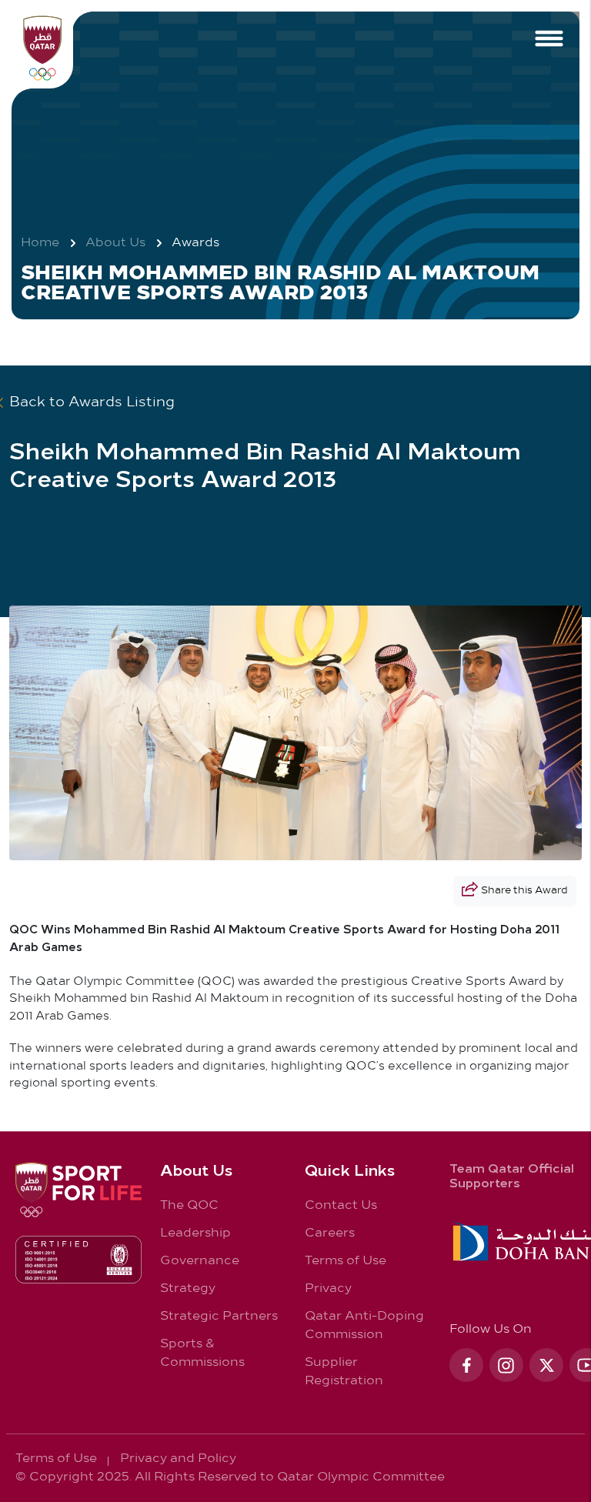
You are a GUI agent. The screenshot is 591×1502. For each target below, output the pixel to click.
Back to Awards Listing (92, 402)
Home (40, 243)
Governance (199, 1260)
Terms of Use (345, 1260)
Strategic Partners (219, 1316)
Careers (330, 1233)
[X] (546, 1365)
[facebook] (466, 1365)
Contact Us (341, 1205)
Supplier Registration (344, 1371)
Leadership (195, 1233)
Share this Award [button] (524, 890)
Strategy (187, 1288)
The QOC (189, 1205)
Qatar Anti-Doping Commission (364, 1325)
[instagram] (506, 1365)
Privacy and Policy (178, 1459)
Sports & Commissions (202, 1353)
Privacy (328, 1288)
